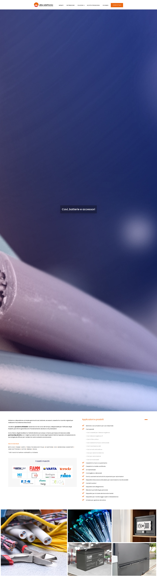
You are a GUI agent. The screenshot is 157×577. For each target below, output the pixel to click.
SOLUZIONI (80, 5)
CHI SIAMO (105, 5)
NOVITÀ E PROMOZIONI (93, 5)
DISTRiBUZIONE (70, 5)
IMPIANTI (61, 5)
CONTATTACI (117, 5)
